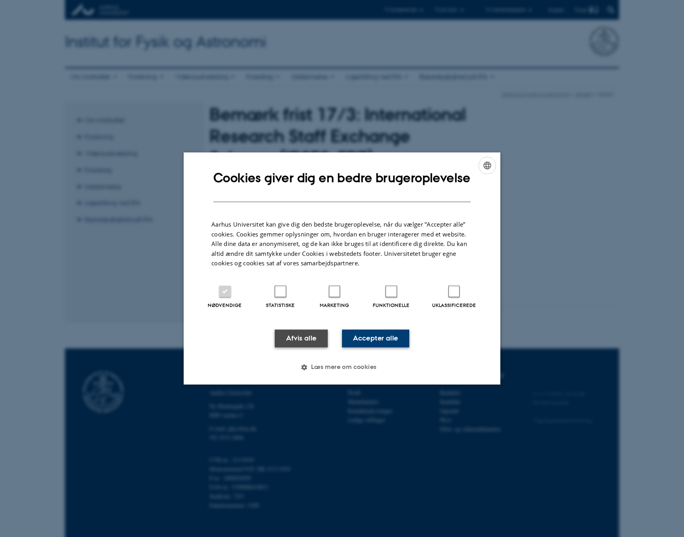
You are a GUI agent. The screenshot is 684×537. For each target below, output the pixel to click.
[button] (341, 367)
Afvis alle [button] (301, 338)
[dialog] (342, 268)
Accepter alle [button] (375, 338)
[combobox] (487, 165)
